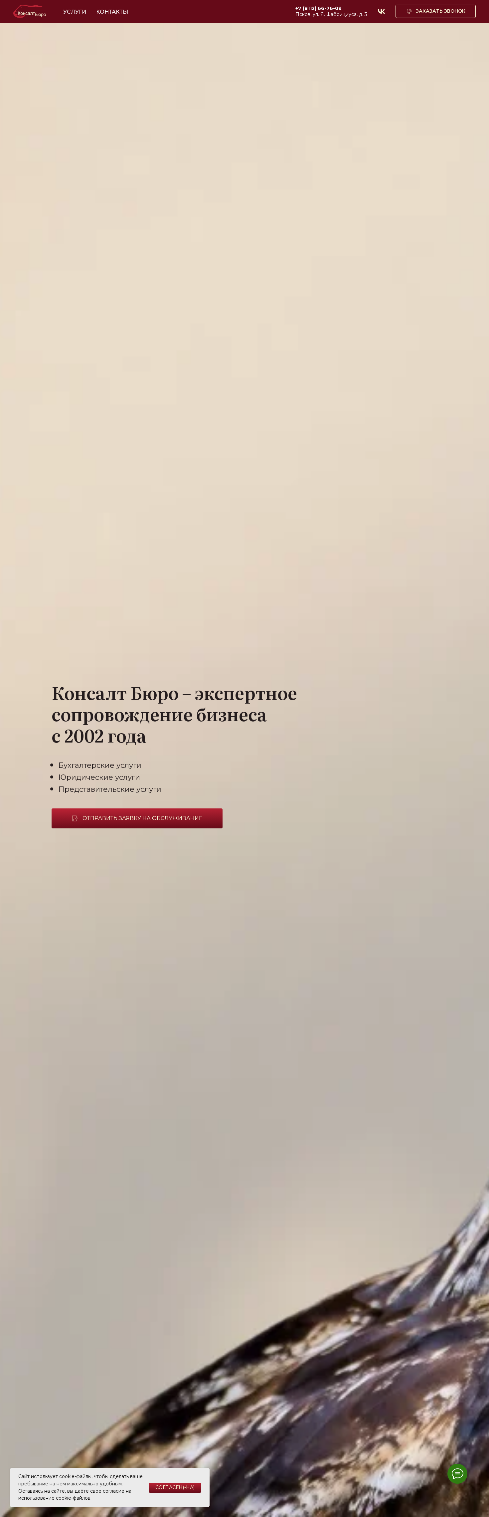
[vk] (381, 11)
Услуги (74, 12)
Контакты (112, 12)
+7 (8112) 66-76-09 (318, 8)
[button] (436, 11)
